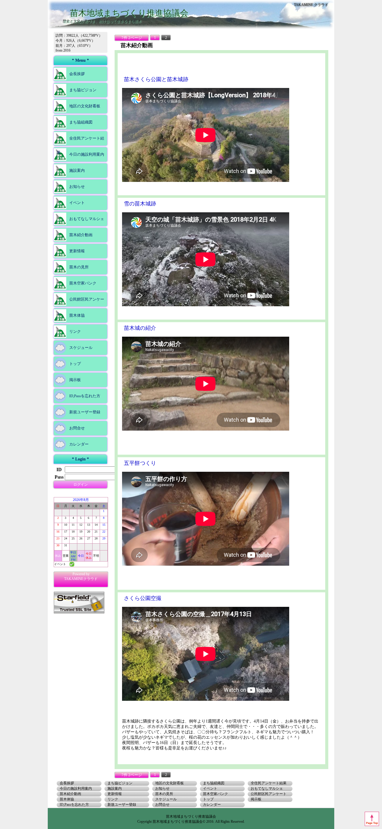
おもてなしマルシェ (86, 218)
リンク (75, 331)
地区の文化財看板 (84, 106)
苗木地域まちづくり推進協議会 (129, 13)
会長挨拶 (77, 74)
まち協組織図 (81, 122)
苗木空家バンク (82, 283)
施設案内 (77, 170)
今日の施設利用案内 (86, 154)
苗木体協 (77, 315)
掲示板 (75, 380)
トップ (75, 363)
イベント (77, 202)
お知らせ (77, 186)
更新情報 (77, 251)
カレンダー (79, 444)
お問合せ (77, 428)
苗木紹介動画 (81, 235)
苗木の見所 (79, 267)
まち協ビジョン (82, 90)
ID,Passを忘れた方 (84, 396)
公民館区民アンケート (80, 306)
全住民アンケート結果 (80, 145)
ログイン (80, 484)
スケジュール (81, 347)
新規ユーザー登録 (84, 412)
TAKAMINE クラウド (311, 5)
